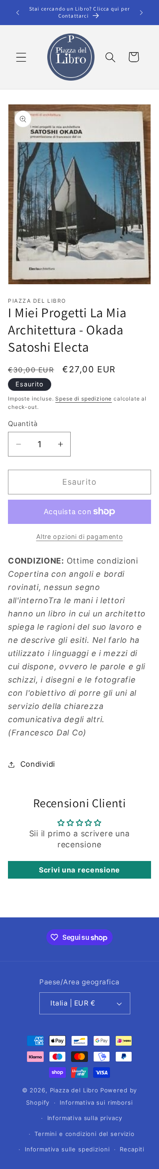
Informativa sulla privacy (84, 1117)
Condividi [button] (37, 764)
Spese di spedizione (83, 398)
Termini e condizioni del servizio (84, 1133)
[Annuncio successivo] (141, 12)
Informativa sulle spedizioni (67, 1149)
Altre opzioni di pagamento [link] (79, 536)
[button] (21, 57)
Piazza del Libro (74, 1090)
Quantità (23, 423)
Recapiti (132, 1149)
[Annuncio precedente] (17, 12)
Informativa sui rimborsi (96, 1102)
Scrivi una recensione (79, 869)
